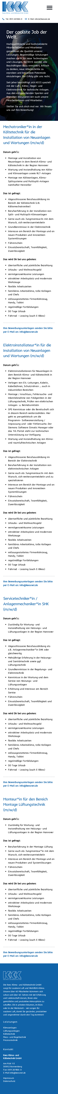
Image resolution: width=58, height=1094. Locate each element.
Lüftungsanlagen (11, 1030)
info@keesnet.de (28, 331)
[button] (49, 7)
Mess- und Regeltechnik (14, 1037)
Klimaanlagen (10, 1027)
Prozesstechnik (10, 1040)
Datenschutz (9, 1081)
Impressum (8, 1078)
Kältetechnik (9, 1034)
